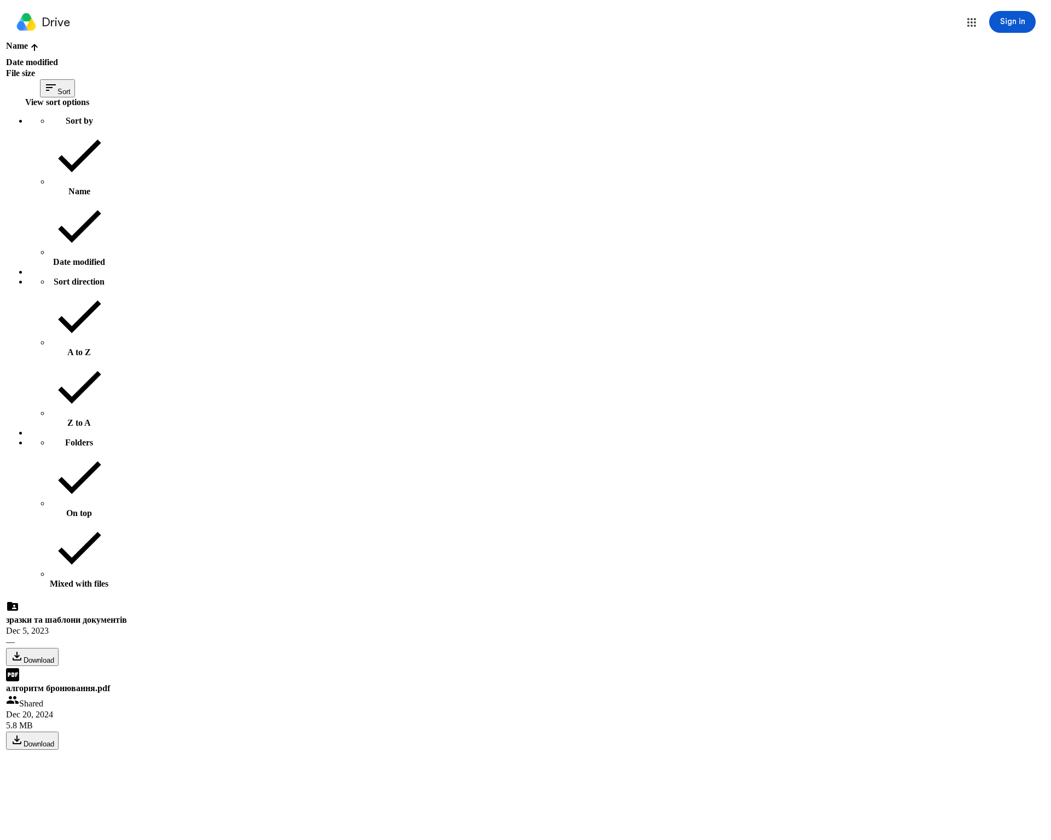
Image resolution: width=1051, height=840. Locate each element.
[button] (972, 22)
